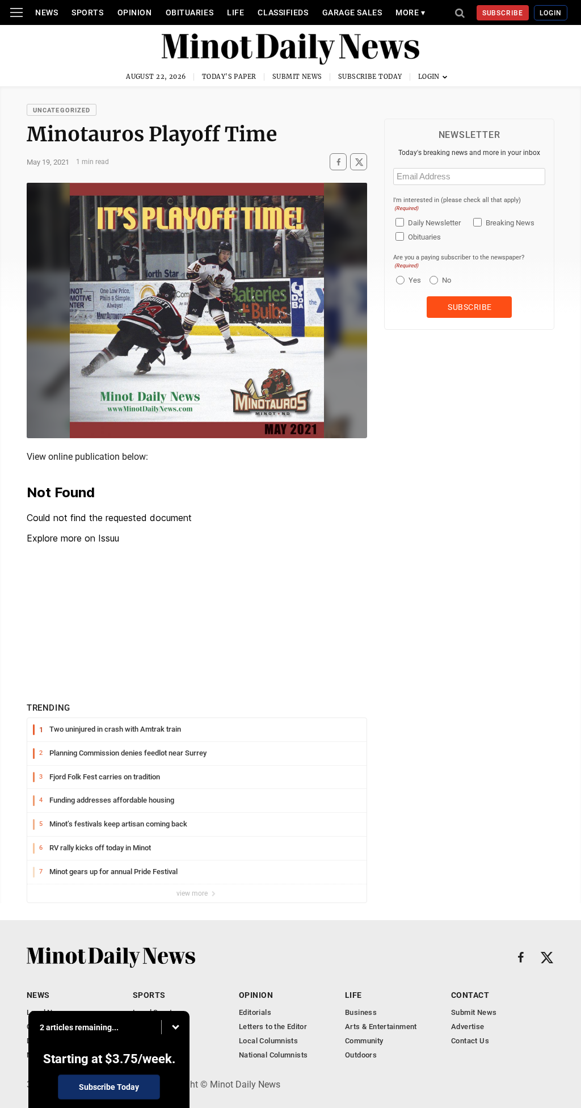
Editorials (255, 1012)
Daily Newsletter (434, 223)
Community (364, 1040)
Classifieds (283, 12)
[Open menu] (16, 12)
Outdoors (361, 1055)
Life (235, 12)
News (46, 12)
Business (361, 1012)
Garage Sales (352, 12)
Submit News (297, 77)
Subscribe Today (370, 77)
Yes (413, 280)
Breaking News (510, 223)
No (446, 280)
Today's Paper (229, 77)
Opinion (134, 12)
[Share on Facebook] (338, 162)
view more (192, 893)
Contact (470, 995)
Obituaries (190, 12)
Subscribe (503, 13)
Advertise (468, 1026)
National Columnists (273, 1055)
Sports (87, 12)
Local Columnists (268, 1040)
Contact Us (470, 1040)
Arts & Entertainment (381, 1026)
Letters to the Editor (273, 1026)
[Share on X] (358, 162)
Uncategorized (61, 110)
